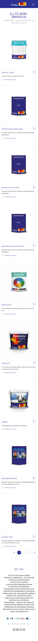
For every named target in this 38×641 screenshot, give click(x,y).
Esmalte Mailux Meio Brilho (13, 246)
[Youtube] (20, 629)
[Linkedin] (23, 629)
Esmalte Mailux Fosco (11, 188)
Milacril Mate (7, 537)
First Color (6, 305)
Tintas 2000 (9, 20)
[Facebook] (14, 629)
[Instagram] (17, 629)
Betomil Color (8, 72)
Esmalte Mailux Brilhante (12, 129)
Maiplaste (6, 363)
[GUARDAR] (34, 72)
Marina (4, 422)
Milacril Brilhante (9, 478)
